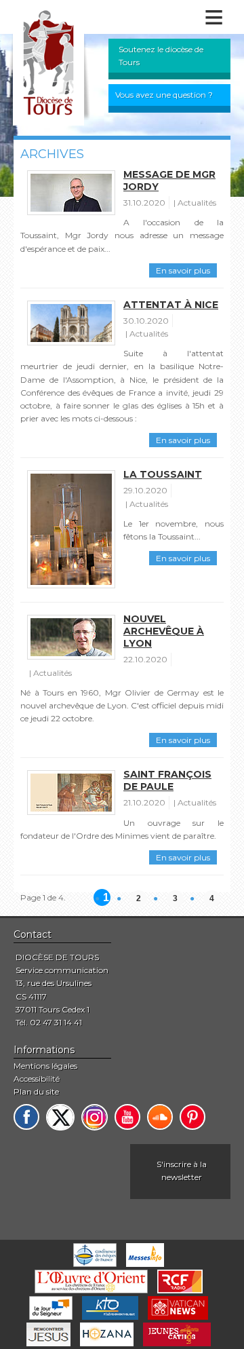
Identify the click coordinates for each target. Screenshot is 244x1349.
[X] (60, 1117)
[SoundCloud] (160, 1117)
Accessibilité (37, 1079)
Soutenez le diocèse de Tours (161, 55)
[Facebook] (26, 1117)
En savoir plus (183, 270)
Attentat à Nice (170, 305)
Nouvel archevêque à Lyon (163, 631)
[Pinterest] (192, 1117)
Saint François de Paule (167, 780)
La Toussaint (162, 474)
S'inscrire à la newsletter (182, 1170)
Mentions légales (45, 1066)
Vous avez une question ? (164, 95)
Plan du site (36, 1091)
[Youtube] (127, 1117)
